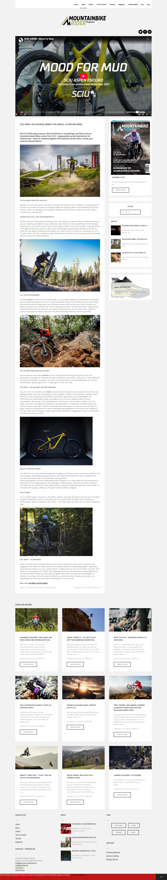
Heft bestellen (133, 4)
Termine (112, 4)
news (134, 825)
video (133, 832)
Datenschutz (20, 870)
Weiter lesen (120, 190)
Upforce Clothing (112, 856)
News (83, 4)
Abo (142, 4)
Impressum (19, 868)
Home (76, 4)
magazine (118, 825)
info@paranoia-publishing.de (26, 863)
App (148, 4)
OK (161, 877)
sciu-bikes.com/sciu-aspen (38, 583)
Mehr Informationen (78, 875)
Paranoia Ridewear (113, 852)
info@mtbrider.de (21, 865)
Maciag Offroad (112, 859)
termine (119, 832)
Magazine (121, 4)
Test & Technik (101, 4)
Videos (91, 4)
